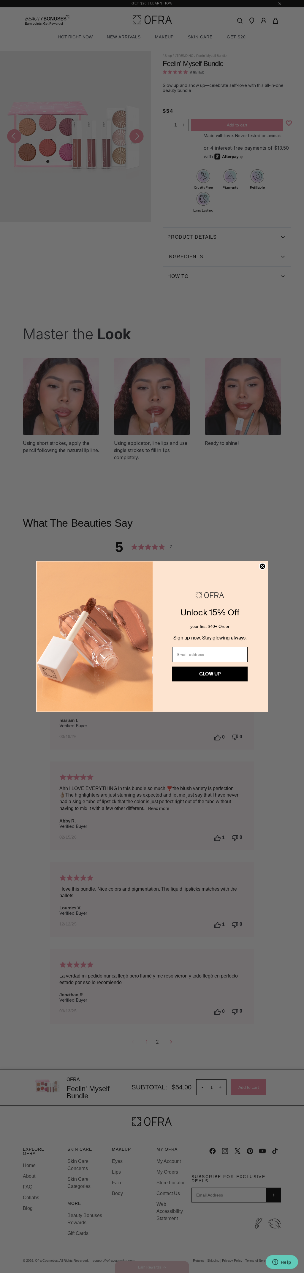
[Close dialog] (262, 566)
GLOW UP (210, 674)
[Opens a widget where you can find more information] (281, 1262)
